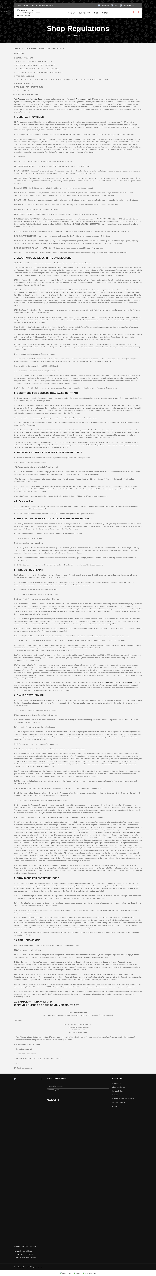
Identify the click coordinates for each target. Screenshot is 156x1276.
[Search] (138, 5)
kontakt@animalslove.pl (46, 5)
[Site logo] (30, 13)
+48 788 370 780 (28, 5)
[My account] (129, 13)
